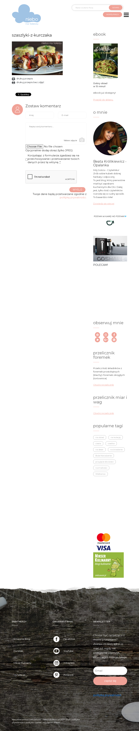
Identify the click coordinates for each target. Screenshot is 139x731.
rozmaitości (101, 468)
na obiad (99, 437)
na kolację (116, 437)
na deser (99, 449)
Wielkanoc (100, 474)
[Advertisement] (110, 290)
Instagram (69, 662)
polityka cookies (33, 722)
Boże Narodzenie (103, 455)
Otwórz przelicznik (103, 384)
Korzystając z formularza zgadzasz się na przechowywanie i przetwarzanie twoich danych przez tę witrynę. (53, 159)
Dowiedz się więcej (103, 203)
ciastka (111, 443)
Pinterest (69, 674)
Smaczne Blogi (22, 639)
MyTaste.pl (19, 674)
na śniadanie (116, 449)
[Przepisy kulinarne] (108, 564)
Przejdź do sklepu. (103, 99)
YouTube (68, 651)
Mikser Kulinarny (22, 662)
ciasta (98, 443)
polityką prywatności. (73, 197)
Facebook (69, 639)
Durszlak (18, 651)
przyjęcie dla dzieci (104, 461)
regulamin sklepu (51, 722)
